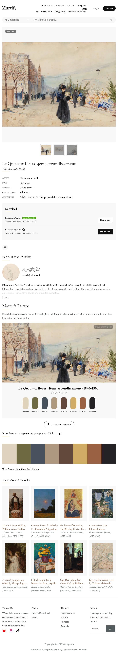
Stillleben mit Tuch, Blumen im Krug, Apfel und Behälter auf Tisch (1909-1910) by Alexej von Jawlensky (44, 581)
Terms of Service (39, 649)
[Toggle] (6, 297)
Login (96, 8)
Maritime (21, 469)
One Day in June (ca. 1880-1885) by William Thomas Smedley (71, 581)
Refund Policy (70, 649)
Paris (29, 469)
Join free (109, 8)
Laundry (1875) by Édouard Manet (98, 527)
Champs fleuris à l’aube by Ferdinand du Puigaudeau (44, 527)
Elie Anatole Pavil (30, 270)
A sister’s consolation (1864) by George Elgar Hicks (13, 581)
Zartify (9, 8)
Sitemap (83, 649)
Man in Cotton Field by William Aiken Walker (14, 527)
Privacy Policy (55, 649)
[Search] (111, 20)
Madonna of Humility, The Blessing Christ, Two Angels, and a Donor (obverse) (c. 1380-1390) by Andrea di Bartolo (72, 527)
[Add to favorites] (5, 247)
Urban (35, 469)
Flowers (12, 469)
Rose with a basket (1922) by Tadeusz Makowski (101, 581)
